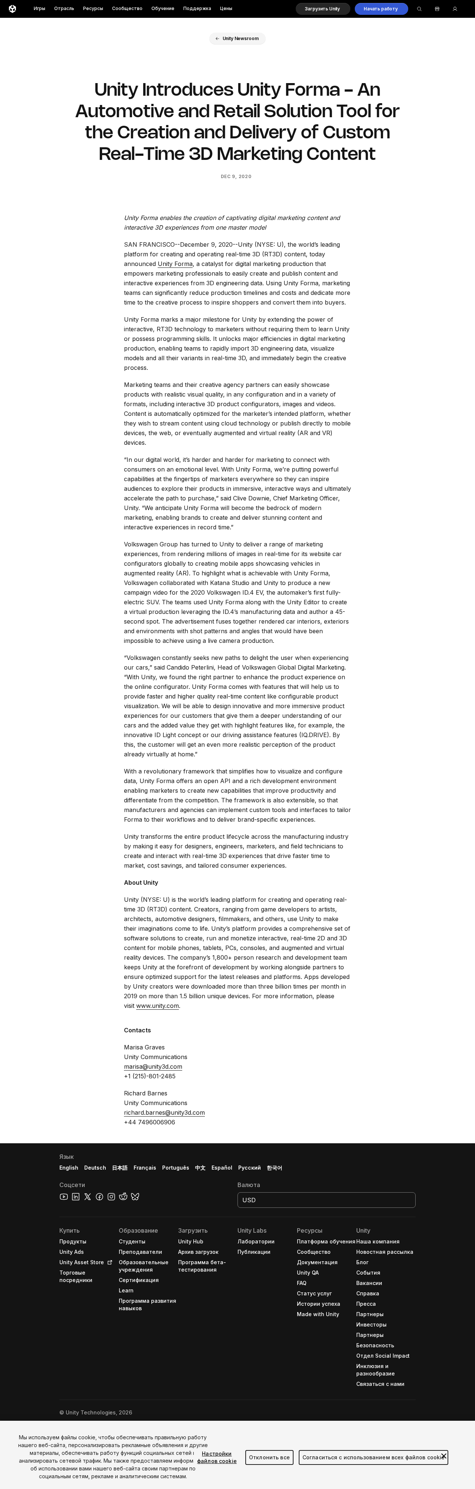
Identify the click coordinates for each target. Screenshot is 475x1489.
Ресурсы (93, 9)
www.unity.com (157, 1005)
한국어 (274, 1167)
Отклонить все (269, 1457)
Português (175, 1167)
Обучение (162, 9)
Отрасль (64, 9)
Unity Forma (175, 263)
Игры (39, 9)
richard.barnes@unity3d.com (164, 1112)
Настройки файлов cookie (217, 1457)
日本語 (120, 1167)
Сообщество (127, 9)
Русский (249, 1167)
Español (222, 1167)
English (68, 1167)
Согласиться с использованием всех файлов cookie (373, 1457)
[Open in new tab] (108, 1262)
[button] (323, 9)
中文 (200, 1167)
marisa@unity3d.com (153, 1066)
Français (145, 1167)
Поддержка (197, 9)
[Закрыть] (443, 1456)
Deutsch (95, 1167)
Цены (226, 9)
